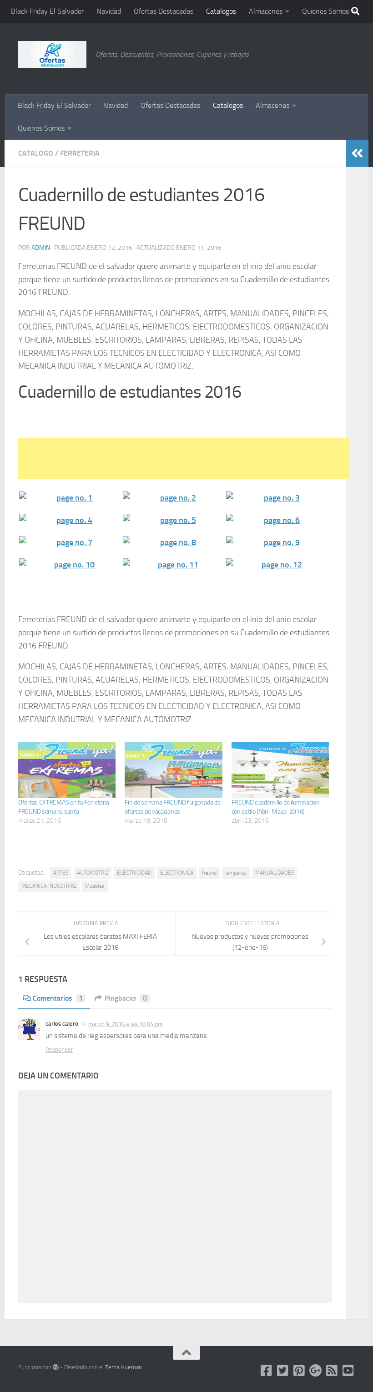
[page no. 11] (174, 565)
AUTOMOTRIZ (92, 873)
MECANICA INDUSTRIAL (48, 886)
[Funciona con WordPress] (56, 1367)
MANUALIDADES (274, 873)
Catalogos (221, 11)
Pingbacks (126, 998)
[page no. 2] (174, 498)
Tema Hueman (123, 1367)
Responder (59, 1049)
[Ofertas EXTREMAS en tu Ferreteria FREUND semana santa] (67, 770)
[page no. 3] (277, 498)
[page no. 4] (70, 520)
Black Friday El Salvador (47, 11)
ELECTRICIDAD (134, 873)
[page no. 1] (70, 498)
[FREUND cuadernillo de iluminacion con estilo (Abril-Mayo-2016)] (280, 770)
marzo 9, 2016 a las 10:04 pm (125, 1024)
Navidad (108, 11)
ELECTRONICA (176, 873)
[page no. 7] (70, 543)
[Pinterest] (299, 1370)
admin (40, 248)
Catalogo (35, 153)
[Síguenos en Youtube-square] (348, 1370)
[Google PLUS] (315, 1370)
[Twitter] (283, 1370)
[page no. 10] (70, 565)
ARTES (60, 873)
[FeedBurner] (332, 1370)
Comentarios (58, 998)
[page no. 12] (277, 565)
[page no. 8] (174, 543)
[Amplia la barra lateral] (357, 153)
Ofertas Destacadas (163, 11)
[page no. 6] (277, 520)
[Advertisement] (309, 56)
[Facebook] (266, 1370)
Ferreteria (80, 153)
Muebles (95, 886)
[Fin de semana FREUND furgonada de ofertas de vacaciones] (173, 770)
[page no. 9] (277, 543)
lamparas (236, 873)
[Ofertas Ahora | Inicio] (52, 54)
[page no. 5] (174, 520)
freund (209, 873)
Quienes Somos (325, 11)
